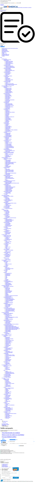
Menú (1, 57)
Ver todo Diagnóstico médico (8, 86)
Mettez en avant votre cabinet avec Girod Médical (13, 434)
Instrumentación (4, 52)
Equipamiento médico (5, 423)
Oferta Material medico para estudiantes (11, 432)
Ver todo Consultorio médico (8, 365)
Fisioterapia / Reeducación (5, 54)
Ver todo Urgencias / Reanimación (8, 313)
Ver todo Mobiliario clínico (7, 59)
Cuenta (1, 419)
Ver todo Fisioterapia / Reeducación (8, 286)
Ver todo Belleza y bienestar (7, 335)
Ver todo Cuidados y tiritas (7, 235)
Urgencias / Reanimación (5, 55)
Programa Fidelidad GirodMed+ (9, 436)
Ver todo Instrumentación (7, 260)
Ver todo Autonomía (6, 378)
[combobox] (4, 9)
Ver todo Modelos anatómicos (8, 158)
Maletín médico (4, 425)
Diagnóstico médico (4, 49)
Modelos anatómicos (5, 50)
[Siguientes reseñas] (34, 441)
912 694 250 (2, 4)
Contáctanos (2, 5)
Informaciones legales (5, 465)
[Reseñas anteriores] (8, 441)
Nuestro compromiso (5, 466)
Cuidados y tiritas (4, 53)
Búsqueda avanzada (3, 10)
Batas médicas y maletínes (5, 51)
